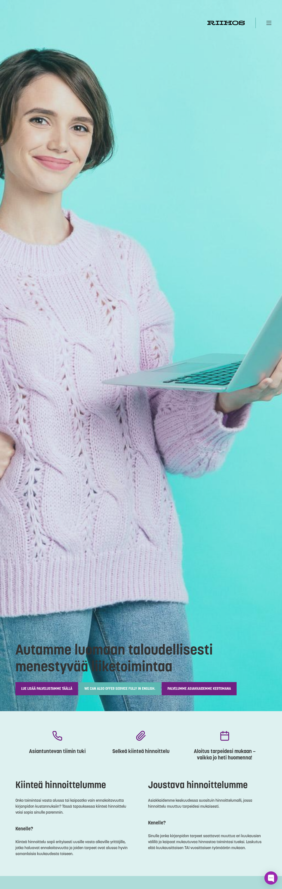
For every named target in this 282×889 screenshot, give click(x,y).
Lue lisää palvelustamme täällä (46, 688)
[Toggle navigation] (269, 23)
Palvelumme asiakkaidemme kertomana (199, 688)
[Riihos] (226, 23)
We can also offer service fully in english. (119, 688)
